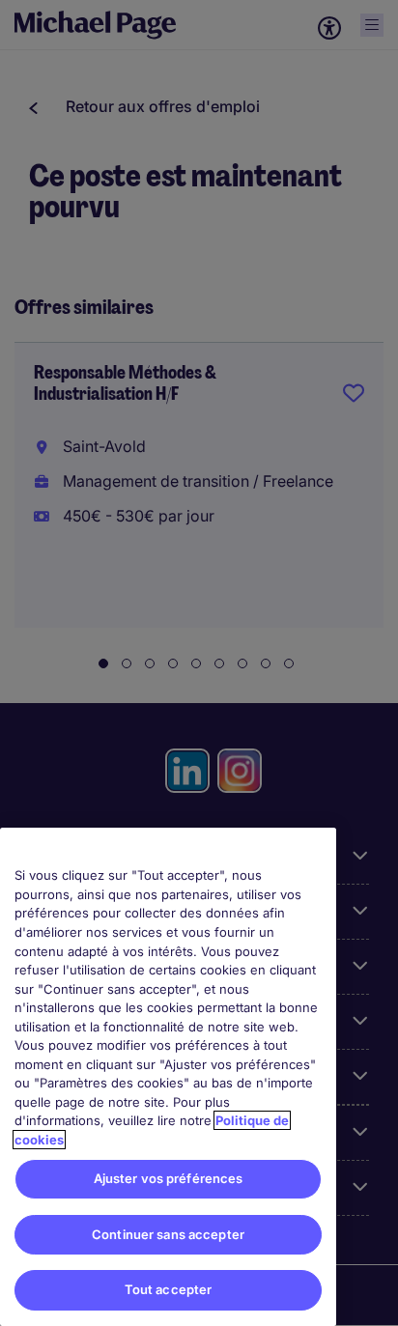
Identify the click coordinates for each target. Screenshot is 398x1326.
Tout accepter (169, 1289)
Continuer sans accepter (168, 1234)
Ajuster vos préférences (168, 1178)
